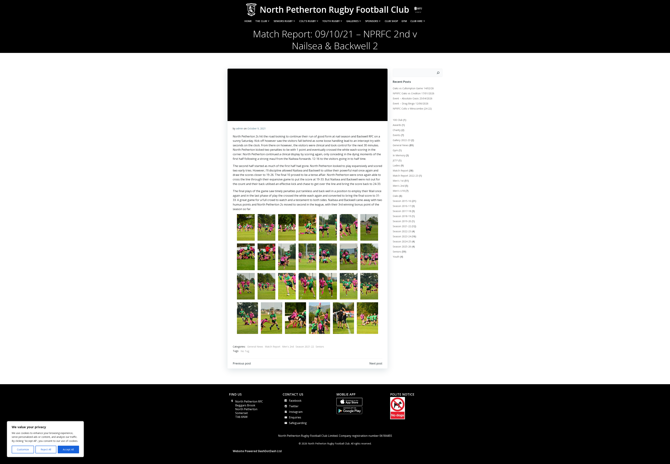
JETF (395, 160)
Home (248, 21)
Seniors (320, 346)
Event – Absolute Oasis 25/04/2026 (412, 98)
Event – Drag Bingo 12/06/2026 (410, 103)
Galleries (352, 21)
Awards (397, 125)
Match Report (272, 346)
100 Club (398, 120)
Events (396, 135)
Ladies (396, 165)
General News (255, 346)
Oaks (396, 196)
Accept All (68, 449)
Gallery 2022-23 (401, 140)
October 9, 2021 (256, 128)
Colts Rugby (307, 21)
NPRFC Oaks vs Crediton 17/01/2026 (413, 93)
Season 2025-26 (402, 246)
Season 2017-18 (402, 211)
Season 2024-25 (402, 241)
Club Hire (416, 21)
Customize (23, 449)
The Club (261, 21)
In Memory (399, 155)
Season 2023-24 (402, 236)
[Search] (438, 73)
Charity (397, 130)
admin (239, 128)
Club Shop (391, 21)
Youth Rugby (331, 21)
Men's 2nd (288, 346)
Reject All (46, 449)
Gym (404, 21)
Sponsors (371, 21)
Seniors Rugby (283, 21)
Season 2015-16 (402, 201)
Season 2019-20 (402, 221)
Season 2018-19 (402, 216)
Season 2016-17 (402, 206)
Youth (396, 256)
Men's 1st (398, 180)
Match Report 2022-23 (405, 175)
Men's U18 (399, 190)
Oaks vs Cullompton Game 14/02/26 (413, 88)
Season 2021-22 (305, 346)
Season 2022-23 (402, 231)
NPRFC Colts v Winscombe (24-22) (412, 108)
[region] (45, 439)
